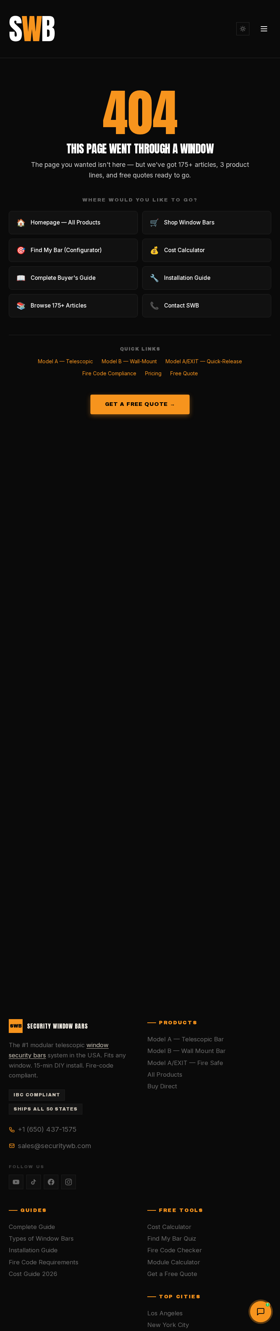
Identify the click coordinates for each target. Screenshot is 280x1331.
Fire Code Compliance (109, 373)
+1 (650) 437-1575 (47, 1129)
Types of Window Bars (41, 1238)
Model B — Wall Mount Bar (186, 1050)
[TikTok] (33, 1182)
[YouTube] (16, 1182)
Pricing (153, 373)
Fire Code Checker (174, 1250)
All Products (164, 1074)
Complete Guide (32, 1226)
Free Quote (184, 373)
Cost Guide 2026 (33, 1273)
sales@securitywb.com (54, 1146)
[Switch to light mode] (242, 28)
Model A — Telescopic (65, 361)
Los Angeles (165, 1313)
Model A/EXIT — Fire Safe (185, 1062)
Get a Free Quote (172, 1273)
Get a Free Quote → (140, 404)
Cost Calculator (169, 1226)
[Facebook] (51, 1182)
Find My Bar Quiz (171, 1238)
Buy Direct (162, 1086)
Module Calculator (173, 1262)
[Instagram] (68, 1182)
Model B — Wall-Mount (129, 361)
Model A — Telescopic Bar (185, 1039)
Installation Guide (33, 1250)
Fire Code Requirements (43, 1262)
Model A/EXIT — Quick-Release (204, 361)
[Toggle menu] (264, 28)
